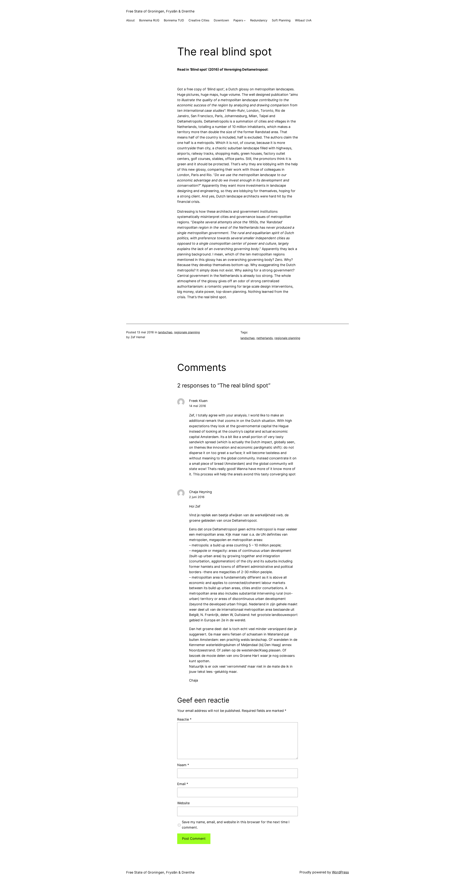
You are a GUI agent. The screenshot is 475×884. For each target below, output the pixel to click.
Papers (238, 20)
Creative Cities (199, 20)
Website (183, 803)
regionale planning (187, 332)
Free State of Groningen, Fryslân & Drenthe (160, 11)
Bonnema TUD (174, 20)
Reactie (184, 719)
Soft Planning (281, 20)
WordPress (340, 872)
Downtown (221, 20)
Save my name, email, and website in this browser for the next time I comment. (235, 824)
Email (182, 784)
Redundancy (258, 20)
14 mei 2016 (197, 406)
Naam (183, 765)
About (130, 20)
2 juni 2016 (196, 497)
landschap (165, 332)
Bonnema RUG (149, 20)
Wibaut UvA (303, 20)
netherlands (264, 338)
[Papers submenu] (245, 20)
